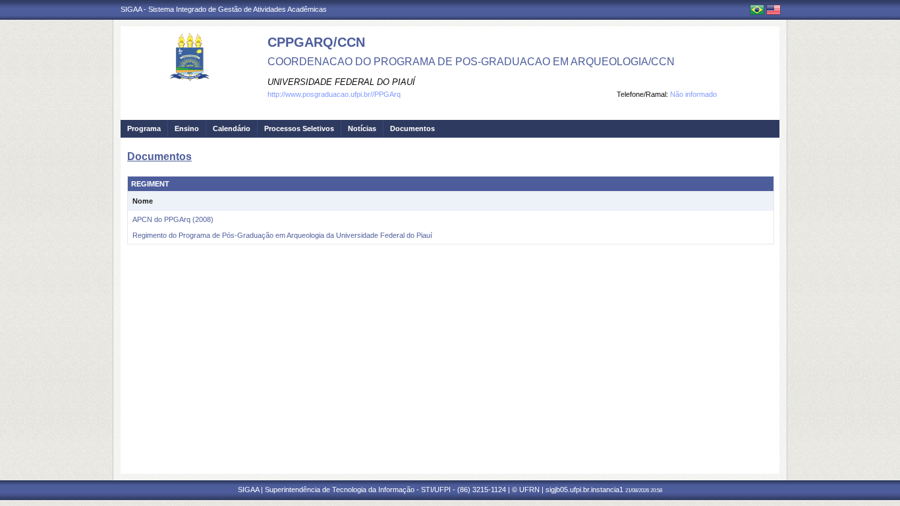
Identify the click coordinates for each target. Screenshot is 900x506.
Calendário (231, 128)
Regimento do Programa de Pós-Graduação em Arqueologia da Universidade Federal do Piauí (282, 235)
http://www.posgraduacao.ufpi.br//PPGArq (334, 94)
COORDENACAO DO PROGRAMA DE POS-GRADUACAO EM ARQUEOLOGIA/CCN (471, 61)
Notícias (362, 128)
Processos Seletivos (299, 128)
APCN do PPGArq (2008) (172, 219)
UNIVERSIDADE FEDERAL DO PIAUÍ (341, 82)
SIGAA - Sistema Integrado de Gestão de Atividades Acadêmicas (224, 9)
